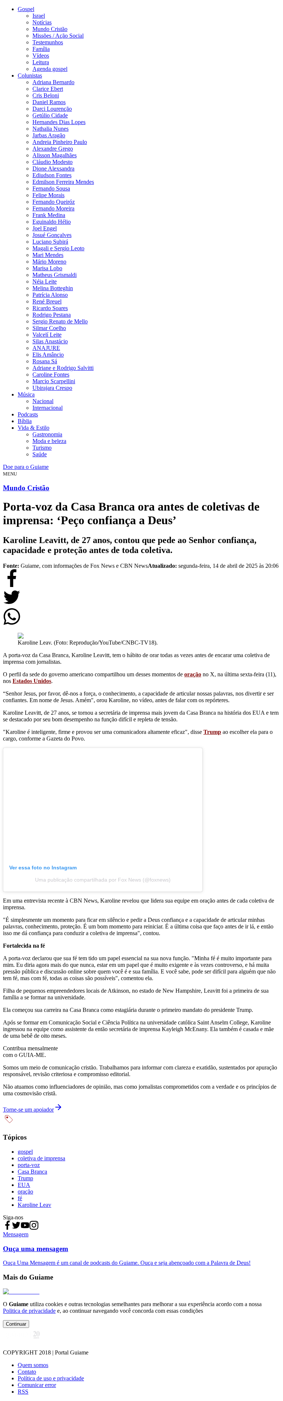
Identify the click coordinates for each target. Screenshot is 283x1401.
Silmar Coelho (49, 328)
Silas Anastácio (50, 341)
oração (25, 1191)
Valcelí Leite (47, 335)
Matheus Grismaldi (54, 275)
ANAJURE (46, 348)
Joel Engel (44, 228)
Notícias (42, 22)
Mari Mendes (47, 255)
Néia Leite (44, 281)
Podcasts (28, 414)
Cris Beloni (45, 95)
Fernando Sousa (51, 188)
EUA (24, 1185)
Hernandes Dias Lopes (58, 122)
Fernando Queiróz (53, 202)
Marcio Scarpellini (53, 381)
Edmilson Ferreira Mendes (63, 182)
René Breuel (47, 301)
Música (26, 394)
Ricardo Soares (50, 308)
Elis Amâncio (48, 354)
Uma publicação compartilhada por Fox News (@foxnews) (103, 880)
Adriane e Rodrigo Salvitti (63, 368)
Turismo (42, 447)
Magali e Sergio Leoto (58, 248)
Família (41, 49)
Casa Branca (32, 1171)
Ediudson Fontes (51, 175)
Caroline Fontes (50, 374)
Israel (38, 16)
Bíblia (25, 421)
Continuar (16, 1324)
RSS (23, 1391)
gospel (25, 1151)
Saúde (39, 454)
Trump (25, 1178)
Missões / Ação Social (58, 35)
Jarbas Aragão (48, 135)
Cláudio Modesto (52, 162)
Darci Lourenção (52, 109)
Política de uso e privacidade (51, 1378)
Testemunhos (47, 42)
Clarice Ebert (47, 89)
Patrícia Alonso (50, 295)
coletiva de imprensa (41, 1158)
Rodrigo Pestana (51, 315)
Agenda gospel (49, 69)
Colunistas (30, 75)
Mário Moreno (49, 261)
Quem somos (33, 1365)
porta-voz (29, 1165)
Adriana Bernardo (53, 82)
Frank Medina (48, 215)
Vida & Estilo (33, 428)
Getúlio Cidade (50, 115)
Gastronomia (47, 434)
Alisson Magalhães (54, 155)
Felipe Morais (48, 195)
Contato (27, 1372)
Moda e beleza (49, 441)
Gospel (26, 9)
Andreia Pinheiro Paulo (59, 142)
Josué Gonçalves (51, 235)
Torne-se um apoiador (28, 1109)
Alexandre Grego (52, 148)
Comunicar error (37, 1385)
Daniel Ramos (49, 102)
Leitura (40, 62)
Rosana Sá (44, 361)
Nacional (42, 401)
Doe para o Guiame (26, 467)
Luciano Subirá (50, 241)
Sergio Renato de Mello (60, 321)
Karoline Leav (34, 1205)
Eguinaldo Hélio (51, 222)
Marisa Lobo (47, 268)
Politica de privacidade (29, 1311)
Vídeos (40, 55)
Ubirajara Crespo (52, 388)
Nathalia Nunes (50, 129)
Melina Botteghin (52, 288)
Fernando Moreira (53, 208)
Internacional (47, 408)
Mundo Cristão (49, 29)
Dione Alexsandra (53, 168)
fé (20, 1198)
